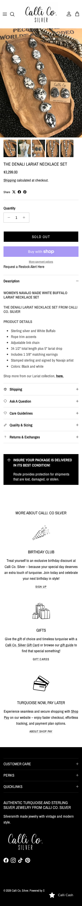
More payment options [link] (41, 262)
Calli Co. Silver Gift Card (22, 644)
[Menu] (5, 14)
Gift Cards (41, 659)
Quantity (9, 208)
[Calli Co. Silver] (41, 14)
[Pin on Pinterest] (24, 192)
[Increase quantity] (25, 217)
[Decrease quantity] (8, 217)
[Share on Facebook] (19, 192)
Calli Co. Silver (20, 890)
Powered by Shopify (40, 890)
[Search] (14, 14)
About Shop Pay (41, 731)
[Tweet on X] (14, 192)
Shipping (9, 180)
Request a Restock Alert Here (23, 266)
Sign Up (41, 587)
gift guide (66, 644)
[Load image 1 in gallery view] (41, 82)
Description (11, 280)
